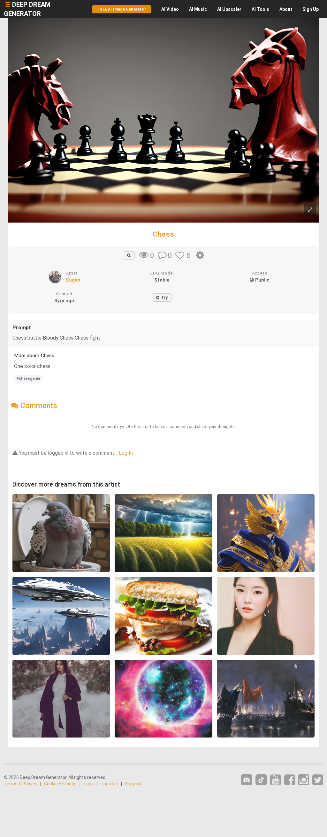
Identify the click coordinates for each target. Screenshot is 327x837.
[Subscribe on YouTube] (275, 780)
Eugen (73, 280)
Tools (260, 9)
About (285, 9)
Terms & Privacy (20, 783)
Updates (109, 783)
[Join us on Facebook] (289, 780)
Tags (88, 783)
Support (133, 783)
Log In (126, 453)
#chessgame (28, 378)
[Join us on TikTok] (261, 779)
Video (170, 9)
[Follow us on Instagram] (303, 780)
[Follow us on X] (317, 780)
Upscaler (229, 9)
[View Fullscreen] (310, 210)
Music (198, 9)
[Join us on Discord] (246, 779)
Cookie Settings (60, 783)
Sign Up (310, 9)
